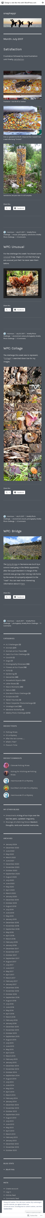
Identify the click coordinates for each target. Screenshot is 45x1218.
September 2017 (12, 958)
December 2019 (12, 900)
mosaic (15, 234)
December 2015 (12, 1027)
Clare (13, 765)
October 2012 (11, 1150)
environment (16, 336)
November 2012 (12, 1147)
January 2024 (11, 844)
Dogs (8, 661)
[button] (17, 289)
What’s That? (11, 742)
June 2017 (10, 968)
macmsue (10, 232)
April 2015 (10, 1053)
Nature (9, 690)
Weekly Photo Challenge (30, 623)
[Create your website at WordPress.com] (22, 2)
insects (24, 519)
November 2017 (12, 952)
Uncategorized (12, 706)
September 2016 (12, 997)
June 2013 (10, 1124)
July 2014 (10, 1082)
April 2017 (10, 974)
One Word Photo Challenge (17, 693)
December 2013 (12, 1105)
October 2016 (11, 994)
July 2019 (10, 909)
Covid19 (9, 657)
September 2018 (13, 929)
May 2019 (10, 916)
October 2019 (11, 903)
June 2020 (10, 883)
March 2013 (10, 1134)
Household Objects (14, 680)
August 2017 (11, 961)
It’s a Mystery (11, 735)
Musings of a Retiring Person (18, 822)
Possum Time (11, 745)
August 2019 (11, 906)
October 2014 (11, 1072)
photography (22, 234)
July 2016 (10, 1004)
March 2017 (10, 978)
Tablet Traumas (12, 700)
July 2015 (10, 1043)
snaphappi (9, 13)
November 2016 (12, 991)
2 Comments (21, 237)
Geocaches (10, 677)
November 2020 (12, 867)
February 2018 (12, 942)
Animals (9, 648)
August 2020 (11, 877)
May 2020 (10, 887)
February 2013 (12, 1137)
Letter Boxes (11, 683)
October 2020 (11, 870)
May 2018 (10, 932)
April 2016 (10, 1014)
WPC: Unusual (13, 247)
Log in (8, 1192)
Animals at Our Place (14, 651)
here (23, 584)
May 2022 (10, 854)
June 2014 (10, 1085)
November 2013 (12, 1108)
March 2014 (10, 1095)
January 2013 (11, 1140)
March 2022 (11, 857)
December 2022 (12, 848)
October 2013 (11, 1111)
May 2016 (10, 1010)
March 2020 (11, 893)
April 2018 (10, 935)
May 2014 (10, 1088)
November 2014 (12, 1069)
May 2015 (10, 1049)
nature (24, 336)
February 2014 (12, 1098)
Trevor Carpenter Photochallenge (19, 703)
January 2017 (11, 984)
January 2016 (11, 1023)
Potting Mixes (11, 732)
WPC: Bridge (12, 531)
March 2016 (10, 1017)
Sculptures (10, 696)
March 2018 (10, 939)
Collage (7, 358)
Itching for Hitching (19, 771)
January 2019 (11, 919)
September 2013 (12, 1114)
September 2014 (12, 1075)
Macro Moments (12, 687)
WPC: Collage (13, 348)
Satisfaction (12, 49)
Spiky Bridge (12, 564)
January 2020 (11, 896)
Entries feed (11, 1195)
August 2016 (11, 1001)
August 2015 (11, 1040)
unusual (6, 257)
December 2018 (12, 922)
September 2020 (13, 874)
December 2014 (12, 1066)
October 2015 (11, 1033)
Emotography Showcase (16, 664)
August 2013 (11, 1118)
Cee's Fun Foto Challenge (16, 654)
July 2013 (10, 1121)
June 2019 (10, 913)
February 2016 (12, 1020)
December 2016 (12, 987)
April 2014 (10, 1092)
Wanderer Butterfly (13, 709)
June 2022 (10, 851)
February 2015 (12, 1059)
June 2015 (10, 1046)
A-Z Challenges (12, 644)
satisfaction (19, 59)
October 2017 (11, 955)
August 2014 (11, 1079)
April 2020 (10, 890)
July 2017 (10, 965)
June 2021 (10, 861)
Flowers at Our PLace (14, 667)
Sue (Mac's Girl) (17, 788)
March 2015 (10, 1056)
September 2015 (12, 1036)
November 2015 (12, 1030)
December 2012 (12, 1144)
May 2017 (10, 971)
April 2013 (10, 1131)
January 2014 (11, 1101)
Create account (12, 1189)
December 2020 (12, 864)
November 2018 (12, 926)
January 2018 (11, 945)
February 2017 (12, 981)
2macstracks (11, 815)
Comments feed (12, 1198)
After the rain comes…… (15, 738)
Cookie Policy (8, 1208)
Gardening (10, 674)
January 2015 (11, 1062)
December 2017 (12, 948)
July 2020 (10, 880)
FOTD (8, 670)
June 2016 (10, 1007)
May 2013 (10, 1127)
